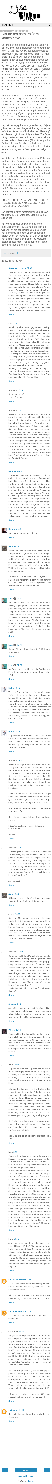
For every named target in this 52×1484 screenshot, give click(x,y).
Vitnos (11, 1030)
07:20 (19, 598)
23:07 (23, 471)
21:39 (18, 1030)
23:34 (16, 1152)
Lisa (10, 598)
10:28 (17, 688)
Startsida (26, 1470)
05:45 (16, 546)
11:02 (20, 848)
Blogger (30, 1481)
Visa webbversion (26, 1476)
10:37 (20, 760)
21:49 (16, 323)
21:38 (29, 268)
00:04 (16, 1239)
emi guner (13, 1410)
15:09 (18, 914)
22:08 (16, 1064)
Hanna (11, 529)
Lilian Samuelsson (17, 1280)
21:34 (20, 1004)
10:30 (17, 731)
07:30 (21, 1410)
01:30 (18, 529)
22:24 (20, 390)
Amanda (12, 1004)
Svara (11, 314)
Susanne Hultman (17, 268)
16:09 (20, 952)
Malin (11, 688)
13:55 (16, 894)
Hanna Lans (14, 471)
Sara (10, 546)
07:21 (19, 665)
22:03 (30, 1280)
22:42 (20, 410)
